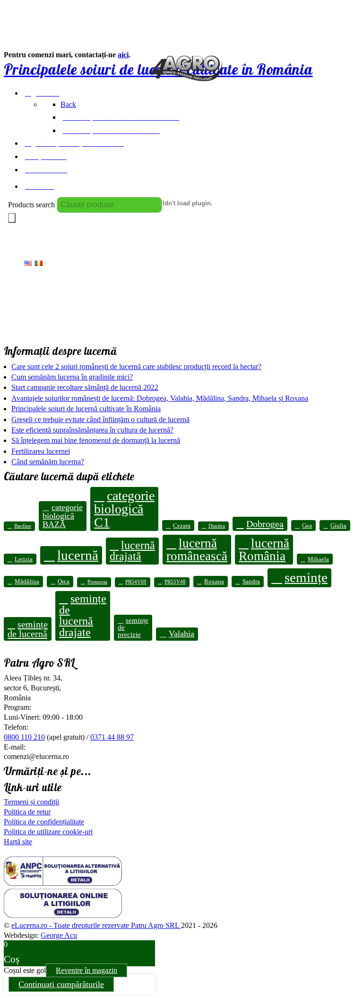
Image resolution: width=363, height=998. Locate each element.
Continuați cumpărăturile (61, 984)
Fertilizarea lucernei (40, 451)
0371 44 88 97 (112, 737)
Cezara (181, 525)
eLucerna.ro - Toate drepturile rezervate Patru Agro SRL (96, 925)
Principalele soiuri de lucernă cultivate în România (86, 409)
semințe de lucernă (28, 629)
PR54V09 (136, 581)
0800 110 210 (24, 737)
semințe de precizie (133, 627)
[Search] (12, 218)
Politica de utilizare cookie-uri (48, 832)
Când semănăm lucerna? (47, 462)
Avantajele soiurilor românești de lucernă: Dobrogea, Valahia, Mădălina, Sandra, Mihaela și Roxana (159, 398)
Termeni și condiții (31, 802)
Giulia (338, 525)
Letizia (24, 559)
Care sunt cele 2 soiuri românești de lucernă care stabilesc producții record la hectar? (136, 366)
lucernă (77, 555)
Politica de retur (27, 812)
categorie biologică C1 (124, 508)
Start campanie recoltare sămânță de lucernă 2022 (84, 387)
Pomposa (97, 581)
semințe (306, 577)
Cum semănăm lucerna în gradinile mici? (72, 377)
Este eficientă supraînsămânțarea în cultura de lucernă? (92, 430)
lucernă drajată (132, 551)
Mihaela (318, 559)
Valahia (181, 633)
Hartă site (18, 842)
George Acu (59, 935)
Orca (63, 581)
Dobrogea (265, 524)
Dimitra (216, 526)
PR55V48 (175, 581)
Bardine (22, 526)
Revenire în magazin (86, 970)
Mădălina (27, 581)
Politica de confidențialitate (44, 822)
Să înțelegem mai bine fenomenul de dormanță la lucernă (95, 440)
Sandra (251, 581)
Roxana (214, 581)
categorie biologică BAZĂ (63, 516)
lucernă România (264, 549)
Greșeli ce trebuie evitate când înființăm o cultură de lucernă (100, 419)
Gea (307, 525)
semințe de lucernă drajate (82, 615)
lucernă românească (196, 549)
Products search (31, 205)
